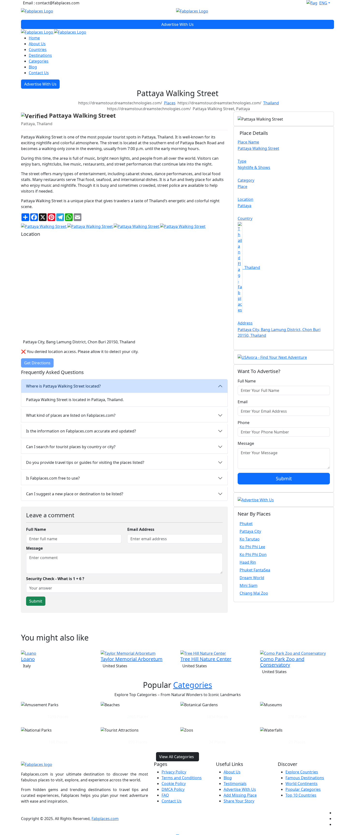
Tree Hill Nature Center (205, 659)
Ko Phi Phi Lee (252, 546)
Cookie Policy (174, 783)
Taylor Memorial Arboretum (132, 659)
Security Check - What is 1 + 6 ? (55, 578)
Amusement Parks (58, 710)
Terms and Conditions (182, 777)
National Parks (58, 736)
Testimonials (235, 783)
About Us (37, 43)
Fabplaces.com (105, 818)
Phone (243, 422)
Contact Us (39, 72)
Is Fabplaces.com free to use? (53, 478)
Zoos (217, 736)
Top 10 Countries (300, 795)
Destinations (40, 55)
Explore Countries (301, 772)
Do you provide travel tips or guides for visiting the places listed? (85, 462)
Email (243, 401)
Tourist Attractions (137, 736)
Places (170, 103)
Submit (284, 478)
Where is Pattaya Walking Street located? (63, 386)
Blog (33, 67)
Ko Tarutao (250, 539)
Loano (28, 659)
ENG (323, 3)
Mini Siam (248, 585)
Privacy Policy (174, 772)
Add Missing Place (240, 795)
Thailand (271, 103)
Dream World (252, 577)
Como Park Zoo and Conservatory (282, 662)
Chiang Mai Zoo (254, 593)
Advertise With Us (177, 24)
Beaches (138, 710)
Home (34, 38)
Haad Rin (248, 562)
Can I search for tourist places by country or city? (70, 446)
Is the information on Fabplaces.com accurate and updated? (81, 431)
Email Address (140, 529)
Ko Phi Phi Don (253, 554)
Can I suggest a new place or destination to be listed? (74, 494)
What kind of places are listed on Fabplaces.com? (70, 415)
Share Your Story (239, 801)
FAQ (165, 795)
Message (34, 548)
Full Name (36, 529)
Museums (297, 710)
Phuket (246, 523)
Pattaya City (250, 531)
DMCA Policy (173, 789)
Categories (39, 61)
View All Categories (176, 756)
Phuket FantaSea (255, 570)
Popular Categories (303, 789)
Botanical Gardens (217, 710)
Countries (38, 49)
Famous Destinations (304, 777)
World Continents (301, 783)
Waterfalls (297, 736)
